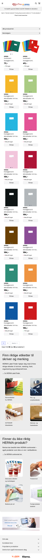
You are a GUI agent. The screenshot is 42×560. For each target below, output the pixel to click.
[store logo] (21, 3)
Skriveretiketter (10, 397)
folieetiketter (9, 425)
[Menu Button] (2, 3)
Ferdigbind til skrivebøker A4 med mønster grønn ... (11, 286)
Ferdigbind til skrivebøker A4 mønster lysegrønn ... (30, 97)
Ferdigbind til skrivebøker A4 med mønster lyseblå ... (11, 135)
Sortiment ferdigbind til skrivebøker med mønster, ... (10, 59)
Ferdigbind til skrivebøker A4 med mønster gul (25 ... (11, 97)
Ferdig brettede (35, 504)
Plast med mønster (21, 15)
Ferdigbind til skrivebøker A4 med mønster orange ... (30, 286)
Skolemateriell (10, 13)
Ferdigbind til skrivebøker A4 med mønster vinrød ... (30, 173)
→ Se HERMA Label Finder (11, 373)
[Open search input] (36, 3)
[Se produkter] (21, 524)
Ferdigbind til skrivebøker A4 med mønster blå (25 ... (11, 324)
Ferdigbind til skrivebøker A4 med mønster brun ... (11, 248)
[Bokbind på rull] (14, 493)
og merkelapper (10, 481)
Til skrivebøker (36, 13)
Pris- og (32, 397)
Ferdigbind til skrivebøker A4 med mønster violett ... (30, 248)
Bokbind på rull (10, 504)
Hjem (3, 13)
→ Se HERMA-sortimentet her (12, 454)
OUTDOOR (9, 423)
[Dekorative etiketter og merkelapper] (14, 468)
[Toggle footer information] (38, 539)
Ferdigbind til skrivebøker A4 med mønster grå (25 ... (30, 210)
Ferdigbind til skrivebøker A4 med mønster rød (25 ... (30, 324)
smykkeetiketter (35, 400)
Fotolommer (34, 478)
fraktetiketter (34, 425)
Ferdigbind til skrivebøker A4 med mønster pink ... (30, 135)
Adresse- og (34, 423)
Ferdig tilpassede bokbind (23, 13)
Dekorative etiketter (11, 478)
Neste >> (15, 343)
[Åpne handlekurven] (39, 3)
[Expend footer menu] (38, 543)
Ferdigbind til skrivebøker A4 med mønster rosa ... (11, 173)
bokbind (32, 506)
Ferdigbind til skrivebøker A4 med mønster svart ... (11, 210)
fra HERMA (9, 400)
